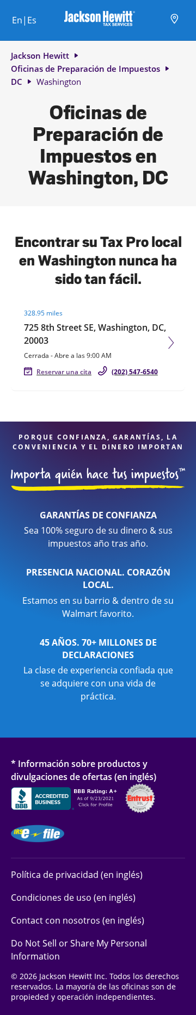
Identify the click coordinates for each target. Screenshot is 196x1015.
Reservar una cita (63, 371)
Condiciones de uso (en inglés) (73, 897)
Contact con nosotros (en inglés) (77, 920)
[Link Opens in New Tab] (65, 800)
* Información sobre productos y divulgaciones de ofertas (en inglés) (83, 770)
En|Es (24, 20)
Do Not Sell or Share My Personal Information (79, 949)
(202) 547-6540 (135, 371)
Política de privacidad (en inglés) (77, 874)
